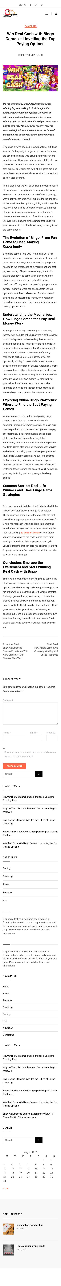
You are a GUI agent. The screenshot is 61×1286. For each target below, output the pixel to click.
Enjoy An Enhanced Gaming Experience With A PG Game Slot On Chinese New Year (28, 1115)
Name (7, 732)
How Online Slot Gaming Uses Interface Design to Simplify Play (28, 799)
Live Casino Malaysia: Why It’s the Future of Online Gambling (29, 822)
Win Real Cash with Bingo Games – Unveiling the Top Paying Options (30, 845)
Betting (6, 868)
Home (6, 987)
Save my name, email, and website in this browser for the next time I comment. (30, 754)
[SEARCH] (38, 774)
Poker (6, 884)
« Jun (5, 1188)
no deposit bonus (30, 532)
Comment (9, 700)
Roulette (7, 892)
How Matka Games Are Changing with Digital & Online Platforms (30, 833)
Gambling (31, 26)
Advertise (8, 1028)
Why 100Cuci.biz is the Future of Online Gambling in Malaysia (29, 810)
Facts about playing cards (30, 1246)
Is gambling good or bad (29, 1225)
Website (50, 732)
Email (33, 732)
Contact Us (8, 1035)
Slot (5, 900)
